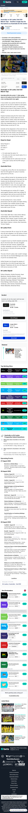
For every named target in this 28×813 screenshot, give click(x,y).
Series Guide (18, 352)
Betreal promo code (5, 658)
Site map (14, 789)
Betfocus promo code (5, 678)
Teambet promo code (5, 688)
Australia (3, 83)
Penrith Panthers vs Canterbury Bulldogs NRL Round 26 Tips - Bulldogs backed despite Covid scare (15, 518)
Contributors (14, 793)
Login (14, 791)
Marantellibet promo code (6, 639)
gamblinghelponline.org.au (7, 798)
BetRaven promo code (5, 599)
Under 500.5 (4, 87)
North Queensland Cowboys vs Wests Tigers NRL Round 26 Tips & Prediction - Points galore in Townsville (15, 573)
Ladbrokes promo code (5, 648)
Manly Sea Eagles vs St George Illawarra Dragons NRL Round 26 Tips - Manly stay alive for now (15, 491)
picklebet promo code (5, 620)
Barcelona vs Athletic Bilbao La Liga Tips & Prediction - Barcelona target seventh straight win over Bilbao (15, 467)
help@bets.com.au (14, 749)
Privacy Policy (14, 783)
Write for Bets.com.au (14, 774)
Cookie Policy (14, 780)
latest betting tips (12, 11)
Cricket (3, 5)
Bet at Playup (14, 318)
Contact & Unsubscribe (14, 772)
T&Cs (11, 612)
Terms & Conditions (14, 785)
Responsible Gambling (14, 776)
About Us (14, 770)
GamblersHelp (6, 810)
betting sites (6, 12)
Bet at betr (14, 338)
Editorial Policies (14, 778)
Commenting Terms (14, 787)
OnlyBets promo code (5, 630)
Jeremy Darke (8, 26)
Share (25, 27)
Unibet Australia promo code (6, 668)
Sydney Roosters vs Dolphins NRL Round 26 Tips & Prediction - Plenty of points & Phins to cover (15, 559)
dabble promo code (5, 608)
